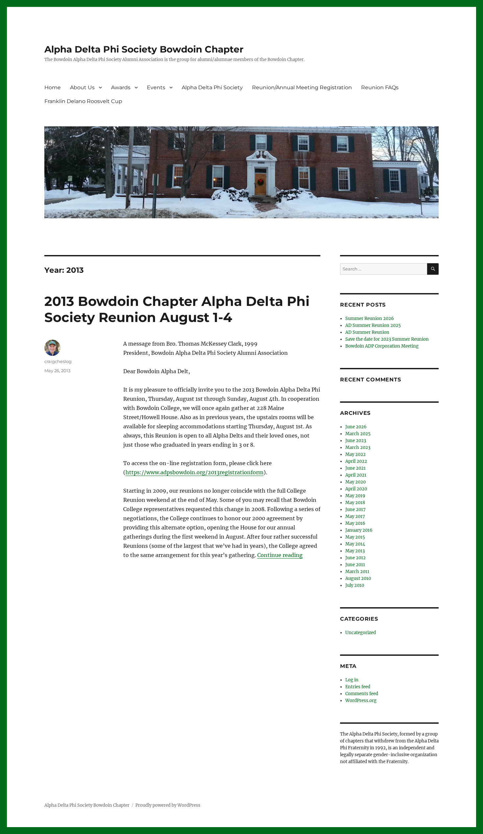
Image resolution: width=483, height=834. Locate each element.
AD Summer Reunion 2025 (373, 325)
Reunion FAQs (380, 87)
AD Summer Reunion (367, 332)
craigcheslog (58, 361)
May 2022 (355, 454)
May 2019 (355, 496)
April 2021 (355, 475)
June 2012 (355, 558)
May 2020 (355, 482)
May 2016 (355, 523)
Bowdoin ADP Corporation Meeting (382, 346)
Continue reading (280, 555)
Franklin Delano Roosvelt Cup (83, 101)
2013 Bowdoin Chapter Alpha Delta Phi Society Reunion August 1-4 (177, 309)
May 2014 (355, 544)
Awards (120, 87)
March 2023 (357, 447)
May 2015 (355, 537)
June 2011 (355, 564)
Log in (351, 680)
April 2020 (356, 489)
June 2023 (355, 440)
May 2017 (355, 516)
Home (52, 87)
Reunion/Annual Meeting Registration (302, 87)
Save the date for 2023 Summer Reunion (387, 339)
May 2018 (355, 502)
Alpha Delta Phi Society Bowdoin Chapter (143, 49)
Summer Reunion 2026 (369, 318)
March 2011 (357, 571)
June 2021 (355, 468)
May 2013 (355, 551)
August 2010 (358, 578)
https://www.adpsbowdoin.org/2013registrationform (195, 472)
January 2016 (359, 530)
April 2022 (356, 461)
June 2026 (356, 427)
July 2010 (354, 585)
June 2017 (355, 509)
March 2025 (358, 434)
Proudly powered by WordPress (167, 805)
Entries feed (357, 687)
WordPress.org (361, 700)
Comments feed (361, 693)
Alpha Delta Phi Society (212, 87)
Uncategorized (360, 632)
